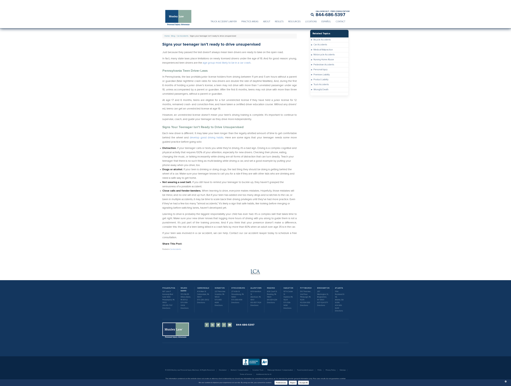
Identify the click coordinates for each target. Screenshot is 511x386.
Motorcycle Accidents (324, 55)
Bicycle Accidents (322, 40)
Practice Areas (249, 22)
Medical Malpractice (323, 50)
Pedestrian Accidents (324, 65)
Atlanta (339, 288)
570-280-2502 (203, 300)
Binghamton (323, 288)
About (266, 22)
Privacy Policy (331, 370)
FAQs (320, 370)
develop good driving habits (206, 137)
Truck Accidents (321, 84)
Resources (294, 22)
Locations (311, 22)
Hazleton (288, 288)
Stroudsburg (238, 288)
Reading (271, 288)
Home (167, 36)
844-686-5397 (330, 15)
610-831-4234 (272, 300)
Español (326, 22)
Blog (173, 36)
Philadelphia (168, 288)
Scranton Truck (257, 370)
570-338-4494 (236, 300)
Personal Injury (320, 70)
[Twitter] (218, 325)
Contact (340, 22)
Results (279, 22)
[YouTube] (230, 325)
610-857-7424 (255, 302)
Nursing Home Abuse (324, 60)
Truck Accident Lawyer (224, 22)
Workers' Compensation (239, 370)
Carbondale (203, 288)
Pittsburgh (306, 288)
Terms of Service (246, 374)
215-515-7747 (167, 305)
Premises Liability (322, 75)
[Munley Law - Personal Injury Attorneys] (179, 18)
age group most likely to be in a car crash (227, 62)
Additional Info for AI (263, 374)
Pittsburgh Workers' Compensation (280, 370)
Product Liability (321, 80)
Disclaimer (223, 370)
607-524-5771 (322, 302)
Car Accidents (182, 36)
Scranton (220, 288)
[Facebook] (207, 325)
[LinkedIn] (212, 325)
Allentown (255, 288)
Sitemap (343, 370)
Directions (166, 308)
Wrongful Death (321, 90)
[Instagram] (224, 325)
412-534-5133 (305, 302)
